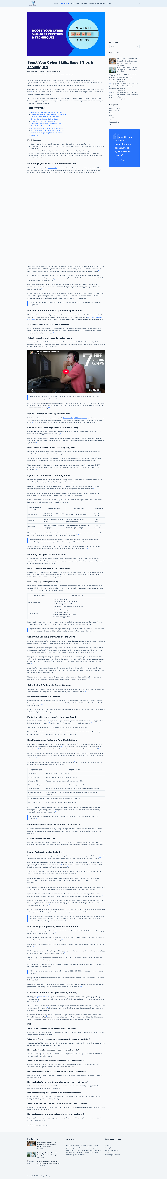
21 (94, 893)
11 (78, 534)
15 (89, 679)
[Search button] (137, 46)
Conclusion (34, 135)
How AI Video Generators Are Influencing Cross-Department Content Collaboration (127, 61)
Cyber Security (64, 3)
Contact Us (109, 1152)
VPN (77, 3)
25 (47, 1007)
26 (46, 1016)
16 (85, 691)
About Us (108, 1145)
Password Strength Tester (97, 3)
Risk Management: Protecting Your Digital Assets (47, 128)
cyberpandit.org (45, 1176)
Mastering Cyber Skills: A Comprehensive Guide (46, 112)
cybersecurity (52, 168)
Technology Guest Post (112, 1155)
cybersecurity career (43, 997)
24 (39, 1001)
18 (77, 743)
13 (45, 649)
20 (34, 833)
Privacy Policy (109, 1148)
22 (55, 932)
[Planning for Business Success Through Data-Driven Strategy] (31, 1154)
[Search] (139, 3)
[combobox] (123, 46)
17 (52, 711)
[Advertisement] (66, 188)
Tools (109, 3)
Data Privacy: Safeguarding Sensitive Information (47, 133)
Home (56, 3)
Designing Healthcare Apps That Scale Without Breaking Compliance (128, 86)
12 (33, 590)
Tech (110, 120)
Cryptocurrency (114, 108)
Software (84, 3)
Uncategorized (114, 122)
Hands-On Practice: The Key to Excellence (45, 117)
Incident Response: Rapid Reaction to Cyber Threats (48, 130)
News (72, 3)
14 (96, 652)
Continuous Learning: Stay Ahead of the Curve (46, 123)
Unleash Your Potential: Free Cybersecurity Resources (48, 114)
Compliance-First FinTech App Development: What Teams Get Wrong (127, 94)
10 (77, 534)
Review (111, 115)
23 (62, 939)
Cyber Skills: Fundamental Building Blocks (44, 119)
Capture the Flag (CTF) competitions (75, 418)
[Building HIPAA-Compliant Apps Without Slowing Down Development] (31, 1162)
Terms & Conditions (111, 1150)
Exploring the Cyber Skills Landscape (43, 121)
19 (79, 752)
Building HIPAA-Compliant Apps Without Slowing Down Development (127, 77)
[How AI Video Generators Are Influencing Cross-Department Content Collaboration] (31, 1143)
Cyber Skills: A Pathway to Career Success (45, 126)
